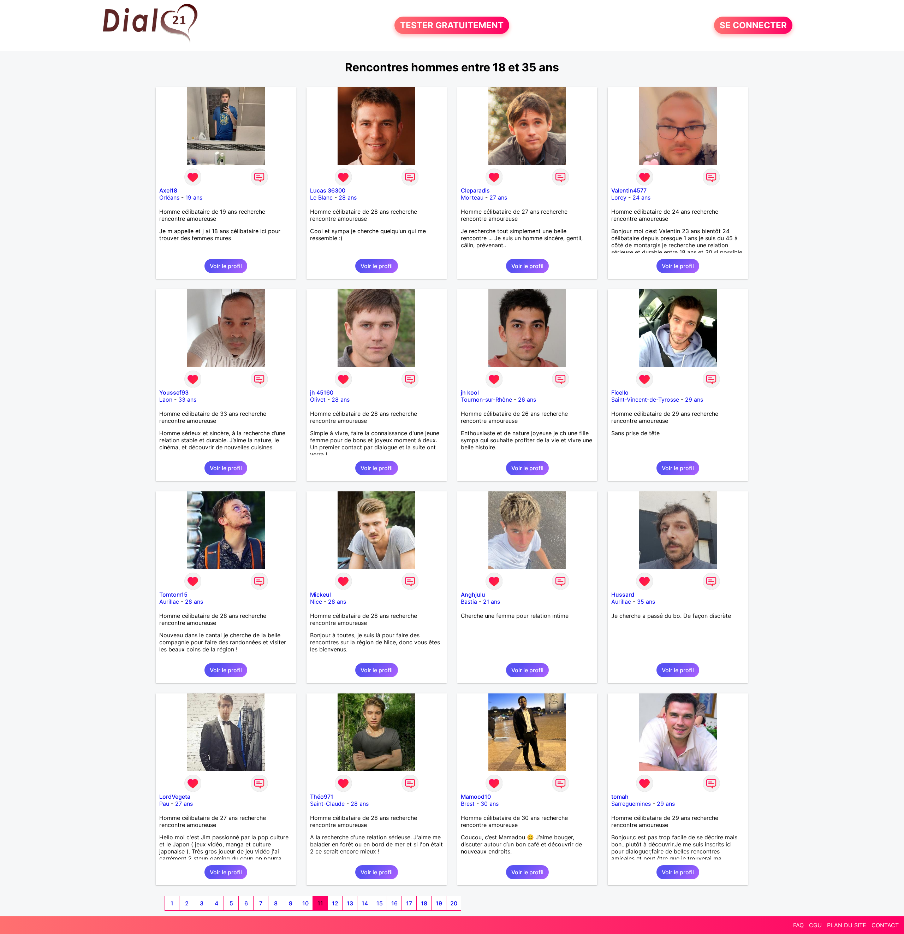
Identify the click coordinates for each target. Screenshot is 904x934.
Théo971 (321, 796)
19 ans (193, 197)
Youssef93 (174, 392)
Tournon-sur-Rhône (486, 399)
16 (394, 903)
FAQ (798, 925)
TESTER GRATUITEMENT (452, 25)
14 (365, 903)
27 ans (498, 197)
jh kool (470, 392)
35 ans (646, 601)
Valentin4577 (629, 190)
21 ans (491, 601)
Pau (164, 803)
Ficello (620, 392)
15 (379, 903)
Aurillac (169, 601)
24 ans (641, 197)
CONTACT (885, 925)
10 (305, 903)
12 (335, 903)
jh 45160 (321, 392)
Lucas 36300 (327, 190)
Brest (468, 803)
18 (424, 903)
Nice (316, 601)
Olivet (318, 399)
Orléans (169, 197)
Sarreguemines (631, 803)
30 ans (490, 803)
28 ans (348, 197)
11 (320, 903)
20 (453, 903)
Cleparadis (475, 190)
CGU (815, 925)
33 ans (187, 399)
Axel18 (168, 190)
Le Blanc (321, 197)
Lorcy (618, 197)
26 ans (527, 399)
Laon (165, 399)
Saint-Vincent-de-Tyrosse (645, 399)
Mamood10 (476, 796)
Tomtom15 (173, 594)
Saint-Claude (327, 803)
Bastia (469, 601)
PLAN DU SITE (846, 925)
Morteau (472, 197)
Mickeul (320, 594)
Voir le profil (226, 266)
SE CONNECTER (753, 25)
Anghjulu (473, 594)
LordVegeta (174, 796)
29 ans (694, 399)
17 (409, 903)
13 (350, 903)
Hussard (622, 594)
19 (439, 903)
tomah (620, 796)
